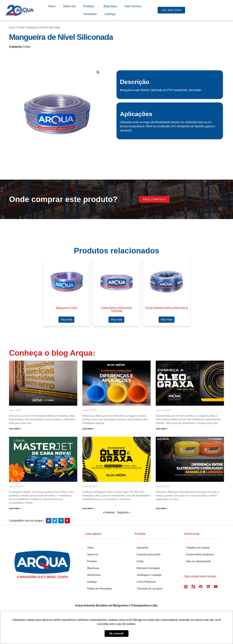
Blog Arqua (110, 6)
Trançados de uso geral (149, 588)
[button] (98, 72)
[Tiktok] (193, 586)
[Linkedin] (208, 586)
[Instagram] (185, 586)
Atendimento (94, 574)
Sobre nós (69, 6)
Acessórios (142, 547)
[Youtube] (215, 586)
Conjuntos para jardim (149, 554)
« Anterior (109, 512)
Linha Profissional (146, 581)
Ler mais (66, 319)
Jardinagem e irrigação (149, 574)
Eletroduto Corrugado (148, 568)
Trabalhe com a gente (198, 547)
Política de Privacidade (99, 588)
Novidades (90, 14)
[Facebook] (200, 586)
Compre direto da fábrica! (200, 554)
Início (12, 27)
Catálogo (110, 14)
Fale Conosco (133, 6)
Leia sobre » (15, 429)
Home (51, 6)
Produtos (88, 6)
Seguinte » (123, 512)
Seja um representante (198, 561)
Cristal (20, 27)
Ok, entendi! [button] (116, 633)
